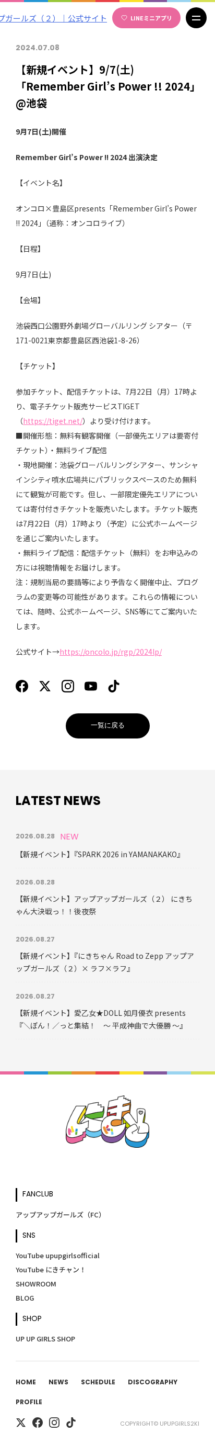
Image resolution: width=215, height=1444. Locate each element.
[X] (45, 686)
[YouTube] (91, 686)
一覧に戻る (108, 725)
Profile (29, 1402)
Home (26, 1383)
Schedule (98, 1383)
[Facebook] (22, 686)
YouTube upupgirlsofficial (58, 1255)
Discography (152, 1383)
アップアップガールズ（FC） (60, 1214)
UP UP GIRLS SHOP (45, 1339)
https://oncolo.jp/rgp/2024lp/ (110, 651)
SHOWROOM (36, 1284)
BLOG (25, 1298)
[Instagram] (68, 686)
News (58, 1383)
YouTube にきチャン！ (51, 1269)
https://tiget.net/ (52, 421)
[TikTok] (114, 686)
